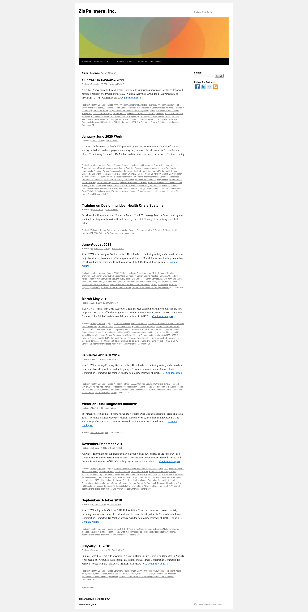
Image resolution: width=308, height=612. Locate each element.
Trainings (94, 230)
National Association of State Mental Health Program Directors (134, 185)
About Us (98, 61)
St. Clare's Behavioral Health (158, 389)
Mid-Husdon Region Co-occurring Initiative (113, 335)
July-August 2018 (96, 545)
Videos (130, 61)
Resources (142, 61)
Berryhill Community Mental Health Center (139, 107)
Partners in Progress (99, 432)
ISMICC (163, 278)
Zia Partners (112, 233)
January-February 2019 (101, 355)
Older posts (88, 587)
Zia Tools (120, 61)
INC (161, 329)
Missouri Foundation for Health (133, 182)
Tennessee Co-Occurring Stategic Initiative (109, 340)
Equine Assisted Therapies (155, 275)
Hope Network (112, 278)
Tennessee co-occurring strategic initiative (156, 191)
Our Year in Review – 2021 (103, 80)
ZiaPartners (132, 488)
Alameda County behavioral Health (129, 165)
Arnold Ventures (144, 273)
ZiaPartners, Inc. (97, 10)
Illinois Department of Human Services (126, 176)
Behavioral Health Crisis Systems (121, 230)
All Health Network (97, 168)
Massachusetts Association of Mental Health (132, 386)
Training (102, 233)
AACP (116, 104)
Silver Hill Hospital (137, 389)
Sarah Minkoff (108, 72)
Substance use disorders (168, 122)
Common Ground (100, 110)
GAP (110, 110)
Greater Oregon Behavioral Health (105, 474)
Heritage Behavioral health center (164, 110)
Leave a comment (126, 233)
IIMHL (122, 278)
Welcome (86, 61)
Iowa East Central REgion (128, 477)
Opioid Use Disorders (146, 337)
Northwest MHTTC (90, 233)
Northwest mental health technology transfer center (136, 188)
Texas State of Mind (137, 340)
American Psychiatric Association (108, 170)
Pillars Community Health (170, 188)
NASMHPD (101, 185)
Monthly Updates (97, 104)
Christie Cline (132, 528)
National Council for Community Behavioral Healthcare (153, 483)
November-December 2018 (103, 443)
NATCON (173, 284)
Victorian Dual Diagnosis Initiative (109, 403)
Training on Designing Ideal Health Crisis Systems (122, 205)
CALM (133, 383)
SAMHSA (136, 122)
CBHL (154, 273)
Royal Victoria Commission (93, 191)
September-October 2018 (102, 500)
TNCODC (168, 340)
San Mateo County (149, 122)
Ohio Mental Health (122, 122)
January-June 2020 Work (102, 136)
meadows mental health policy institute (151, 179)
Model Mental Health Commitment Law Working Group (115, 116)
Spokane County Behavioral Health (116, 287)
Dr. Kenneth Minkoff (159, 173)
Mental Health (119, 113)
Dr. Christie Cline (142, 173)
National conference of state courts (144, 119)
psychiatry (86, 287)
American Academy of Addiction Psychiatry (138, 104)
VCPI (175, 340)
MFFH (97, 480)
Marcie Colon (153, 477)
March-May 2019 (95, 298)
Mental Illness (88, 335)
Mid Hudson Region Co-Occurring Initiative (145, 113)
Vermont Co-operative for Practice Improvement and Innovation (109, 343)
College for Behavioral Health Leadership (100, 173)
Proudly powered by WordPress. (209, 604)
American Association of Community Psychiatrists (135, 468)
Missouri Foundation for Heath (115, 389)
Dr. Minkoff (159, 230)
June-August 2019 (96, 244)
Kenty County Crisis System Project (97, 113)
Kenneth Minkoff (162, 528)
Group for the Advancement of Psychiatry (131, 110)
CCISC (109, 61)
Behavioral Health (112, 107)
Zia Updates (155, 61)
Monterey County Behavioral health (155, 116)
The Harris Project (155, 340)
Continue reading (130, 97)
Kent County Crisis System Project (119, 179)
